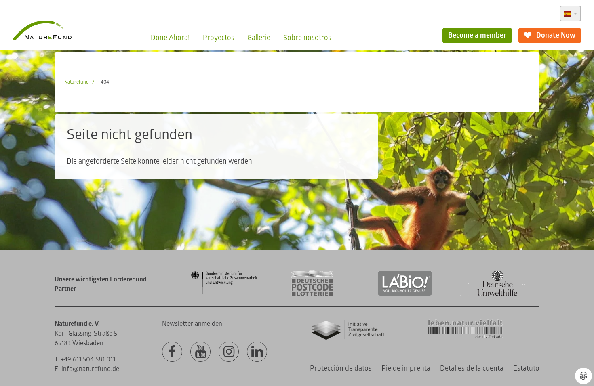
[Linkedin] (257, 352)
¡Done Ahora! (169, 38)
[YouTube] (200, 352)
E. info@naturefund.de (87, 369)
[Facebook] (172, 352)
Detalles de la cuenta (471, 368)
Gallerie (258, 38)
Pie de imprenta (405, 368)
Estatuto (526, 368)
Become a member (477, 35)
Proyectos (218, 38)
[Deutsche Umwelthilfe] (497, 294)
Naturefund (76, 82)
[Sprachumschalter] (570, 13)
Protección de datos (341, 368)
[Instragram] (229, 352)
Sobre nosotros (307, 38)
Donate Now (555, 35)
